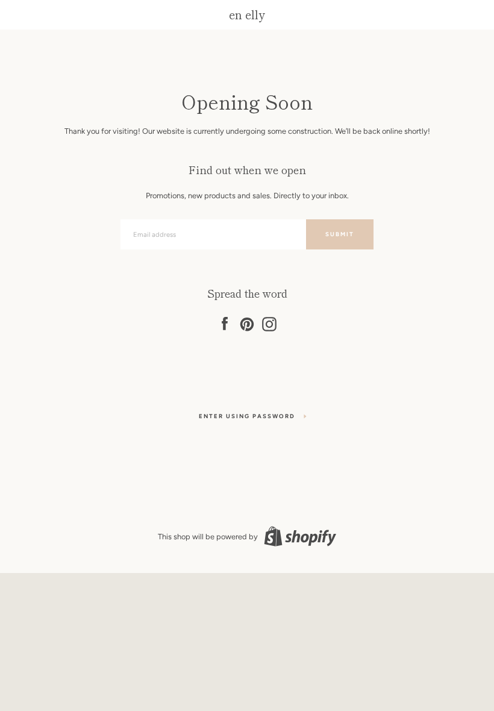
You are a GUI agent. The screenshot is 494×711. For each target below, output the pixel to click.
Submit (339, 234)
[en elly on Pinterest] (247, 322)
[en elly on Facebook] (224, 322)
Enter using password (247, 416)
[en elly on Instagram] (269, 322)
